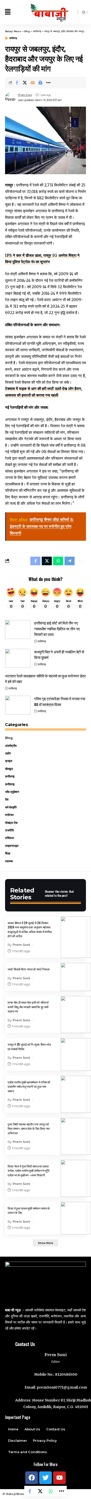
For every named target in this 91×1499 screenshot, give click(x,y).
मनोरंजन (9, 815)
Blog (8, 738)
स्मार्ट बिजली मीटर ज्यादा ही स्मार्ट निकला (29, 969)
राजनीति (9, 830)
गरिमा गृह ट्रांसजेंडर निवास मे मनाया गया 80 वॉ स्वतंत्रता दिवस (59, 701)
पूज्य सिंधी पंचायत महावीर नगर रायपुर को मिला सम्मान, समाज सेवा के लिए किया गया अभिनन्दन (29, 1128)
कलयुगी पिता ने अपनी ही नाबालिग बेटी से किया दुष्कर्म (59, 654)
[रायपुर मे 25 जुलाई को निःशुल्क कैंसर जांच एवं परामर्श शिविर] (76, 1054)
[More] (48, 83)
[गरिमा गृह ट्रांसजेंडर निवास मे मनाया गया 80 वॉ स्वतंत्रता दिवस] (17, 705)
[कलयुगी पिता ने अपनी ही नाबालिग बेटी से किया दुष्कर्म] (17, 658)
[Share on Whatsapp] (51, 1491)
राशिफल (9, 838)
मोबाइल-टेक (11, 823)
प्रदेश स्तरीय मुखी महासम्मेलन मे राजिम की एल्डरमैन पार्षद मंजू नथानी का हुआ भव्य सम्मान (29, 1086)
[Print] (40, 83)
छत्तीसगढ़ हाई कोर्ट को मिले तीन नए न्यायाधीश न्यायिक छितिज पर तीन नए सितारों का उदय (57, 628)
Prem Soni (25, 95)
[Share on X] (24, 83)
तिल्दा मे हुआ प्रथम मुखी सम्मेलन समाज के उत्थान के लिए (29, 1210)
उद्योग (8, 753)
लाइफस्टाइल (11, 846)
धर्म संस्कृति (11, 807)
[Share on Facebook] (16, 83)
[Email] (32, 83)
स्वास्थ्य (9, 861)
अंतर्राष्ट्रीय (11, 746)
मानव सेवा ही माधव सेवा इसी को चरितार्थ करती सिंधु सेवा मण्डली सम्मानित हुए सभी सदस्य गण (28, 1006)
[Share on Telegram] (69, 561)
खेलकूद (9, 769)
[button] (8, 12)
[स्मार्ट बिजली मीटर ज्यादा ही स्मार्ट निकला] (76, 977)
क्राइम (8, 761)
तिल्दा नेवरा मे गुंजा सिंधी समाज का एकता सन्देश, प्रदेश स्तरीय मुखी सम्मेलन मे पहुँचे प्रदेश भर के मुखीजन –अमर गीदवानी (28, 1170)
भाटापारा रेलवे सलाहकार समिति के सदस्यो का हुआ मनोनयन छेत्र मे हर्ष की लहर (45, 678)
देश (6, 799)
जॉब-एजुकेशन (12, 792)
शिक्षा (7, 853)
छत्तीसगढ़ (13, 38)
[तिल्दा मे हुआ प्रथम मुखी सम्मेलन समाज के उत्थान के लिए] (76, 1218)
